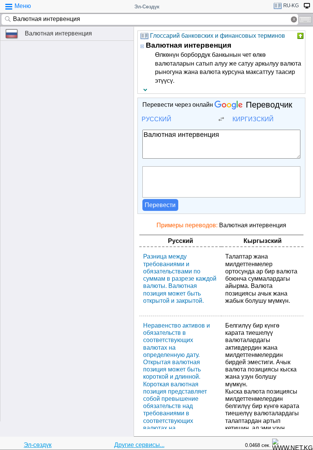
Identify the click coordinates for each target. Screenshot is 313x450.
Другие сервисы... (139, 445)
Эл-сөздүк (38, 445)
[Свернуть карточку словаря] (299, 36)
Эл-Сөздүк (147, 7)
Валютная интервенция (58, 33)
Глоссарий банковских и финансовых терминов (217, 35)
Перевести (160, 205)
